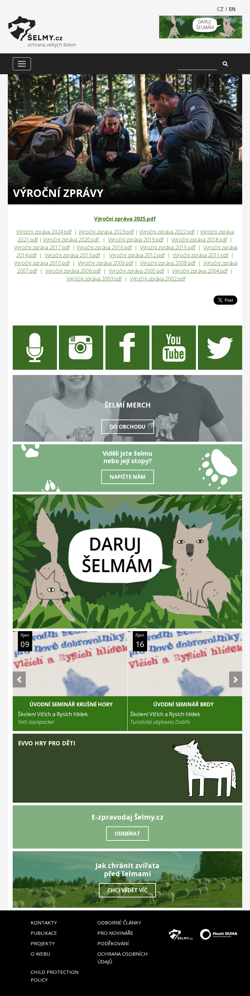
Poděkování (113, 943)
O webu (40, 953)
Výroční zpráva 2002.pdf (157, 278)
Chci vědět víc (127, 890)
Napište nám (128, 476)
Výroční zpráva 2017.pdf (42, 247)
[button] (19, 679)
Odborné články (119, 922)
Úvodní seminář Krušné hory (71, 704)
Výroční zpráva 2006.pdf (73, 270)
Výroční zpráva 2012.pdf (137, 255)
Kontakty (44, 922)
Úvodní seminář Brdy (183, 704)
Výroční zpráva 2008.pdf (167, 263)
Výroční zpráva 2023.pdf (106, 231)
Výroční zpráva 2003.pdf (94, 278)
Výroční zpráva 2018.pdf (199, 239)
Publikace (44, 933)
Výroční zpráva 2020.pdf (71, 239)
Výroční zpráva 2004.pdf (200, 270)
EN (232, 9)
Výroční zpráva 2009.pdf (105, 263)
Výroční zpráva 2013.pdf (72, 255)
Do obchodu (128, 426)
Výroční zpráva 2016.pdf (104, 247)
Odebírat (127, 833)
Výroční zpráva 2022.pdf (167, 231)
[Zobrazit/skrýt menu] (22, 63)
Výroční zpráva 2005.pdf (136, 270)
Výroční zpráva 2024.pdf (44, 231)
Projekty (43, 943)
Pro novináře (115, 933)
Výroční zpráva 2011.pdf (200, 255)
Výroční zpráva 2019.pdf (135, 239)
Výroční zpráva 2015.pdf (167, 247)
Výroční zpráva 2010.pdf (42, 263)
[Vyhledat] (225, 64)
